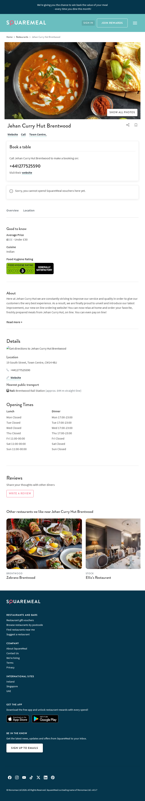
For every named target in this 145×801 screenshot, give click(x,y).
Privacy (10, 667)
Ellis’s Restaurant (98, 577)
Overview (12, 210)
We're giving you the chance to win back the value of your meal (72, 7)
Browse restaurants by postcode (24, 625)
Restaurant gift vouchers (20, 620)
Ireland (10, 681)
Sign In (88, 23)
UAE (8, 691)
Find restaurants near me (20, 629)
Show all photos (122, 112)
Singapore (12, 686)
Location (29, 210)
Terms (9, 662)
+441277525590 (20, 370)
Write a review (20, 493)
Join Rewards (112, 23)
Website (13, 134)
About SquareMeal (16, 648)
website (27, 172)
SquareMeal (26, 23)
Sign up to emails (24, 748)
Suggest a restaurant (18, 634)
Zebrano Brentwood (20, 577)
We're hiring (13, 658)
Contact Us (12, 653)
